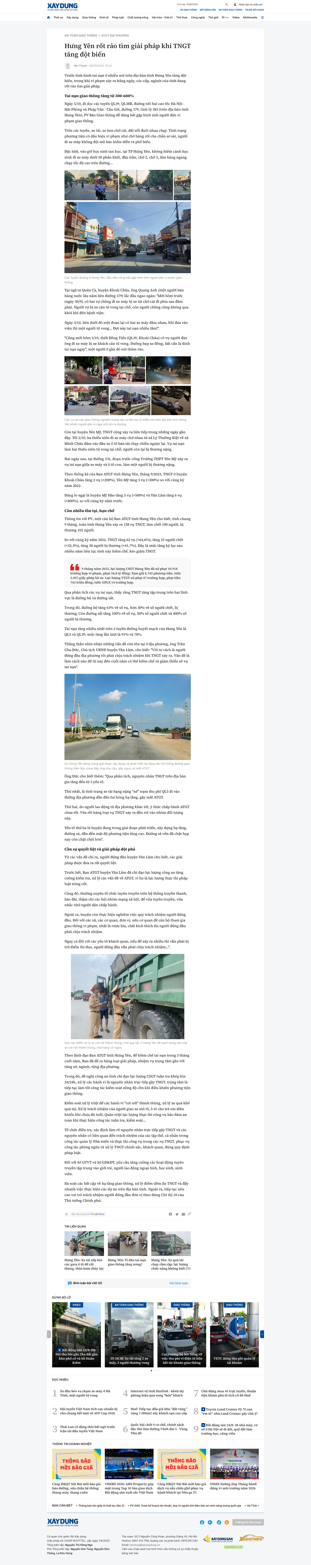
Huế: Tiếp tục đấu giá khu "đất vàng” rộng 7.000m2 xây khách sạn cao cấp (159, 1411)
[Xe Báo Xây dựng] (251, 1537)
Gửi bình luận (179, 1283)
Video (236, 17)
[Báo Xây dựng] (62, 7)
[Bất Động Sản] (218, 1538)
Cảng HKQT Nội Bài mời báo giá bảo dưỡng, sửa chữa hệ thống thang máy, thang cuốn (76, 1488)
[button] (151, 1370)
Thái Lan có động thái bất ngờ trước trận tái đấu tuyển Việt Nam (87, 1429)
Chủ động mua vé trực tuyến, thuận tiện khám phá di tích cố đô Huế (228, 1393)
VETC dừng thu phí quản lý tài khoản (234, 1360)
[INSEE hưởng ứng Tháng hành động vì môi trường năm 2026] (234, 1464)
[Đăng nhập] (235, 4)
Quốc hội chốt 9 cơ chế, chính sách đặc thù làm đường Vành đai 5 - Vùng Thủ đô (159, 1429)
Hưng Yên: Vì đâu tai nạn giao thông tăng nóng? (127, 1262)
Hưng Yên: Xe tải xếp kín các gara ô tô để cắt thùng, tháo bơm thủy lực (84, 1264)
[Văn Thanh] (67, 66)
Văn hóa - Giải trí (162, 17)
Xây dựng (73, 17)
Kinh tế (104, 17)
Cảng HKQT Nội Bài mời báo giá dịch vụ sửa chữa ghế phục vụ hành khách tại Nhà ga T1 (181, 1488)
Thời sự (58, 17)
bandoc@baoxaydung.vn (145, 1544)
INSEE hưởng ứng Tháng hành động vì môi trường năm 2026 (233, 1486)
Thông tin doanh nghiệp (72, 1444)
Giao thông (89, 17)
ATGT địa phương (115, 35)
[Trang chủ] (48, 17)
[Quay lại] (66, 1214)
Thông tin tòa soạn (248, 1522)
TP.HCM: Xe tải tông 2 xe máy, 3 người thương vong (129, 1360)
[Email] (183, 1214)
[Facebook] (170, 1214)
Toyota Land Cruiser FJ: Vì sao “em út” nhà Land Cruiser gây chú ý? (229, 1411)
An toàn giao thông (230, 10)
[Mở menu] (262, 17)
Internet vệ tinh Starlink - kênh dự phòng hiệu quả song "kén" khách (157, 1393)
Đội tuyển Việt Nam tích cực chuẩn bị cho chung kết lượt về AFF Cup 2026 (88, 1411)
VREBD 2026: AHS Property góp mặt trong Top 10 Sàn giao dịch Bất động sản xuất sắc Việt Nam (129, 1488)
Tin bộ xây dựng (254, 10)
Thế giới (213, 17)
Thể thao (181, 17)
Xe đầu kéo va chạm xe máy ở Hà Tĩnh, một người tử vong (85, 1393)
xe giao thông (188, 10)
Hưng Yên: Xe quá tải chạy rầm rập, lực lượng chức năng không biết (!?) (171, 1264)
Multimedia (250, 17)
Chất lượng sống (137, 17)
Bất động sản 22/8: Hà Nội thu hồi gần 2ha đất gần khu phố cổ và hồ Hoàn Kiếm (76, 1356)
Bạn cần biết (62, 1505)
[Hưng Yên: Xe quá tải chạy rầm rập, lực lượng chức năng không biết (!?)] (171, 1243)
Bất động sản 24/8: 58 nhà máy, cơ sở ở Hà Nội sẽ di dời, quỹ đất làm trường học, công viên (229, 1429)
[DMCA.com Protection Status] (233, 1547)
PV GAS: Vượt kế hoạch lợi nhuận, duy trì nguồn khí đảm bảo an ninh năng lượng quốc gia (185, 1505)
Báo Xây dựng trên (81, 1214)
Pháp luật (118, 17)
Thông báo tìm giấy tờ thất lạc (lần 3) (101, 1505)
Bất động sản (208, 10)
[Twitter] (177, 1214)
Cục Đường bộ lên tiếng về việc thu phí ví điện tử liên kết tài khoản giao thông (181, 1358)
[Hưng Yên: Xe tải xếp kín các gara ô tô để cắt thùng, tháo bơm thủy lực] (84, 1243)
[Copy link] (189, 1214)
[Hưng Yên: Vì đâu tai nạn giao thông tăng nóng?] (127, 1243)
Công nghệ (198, 17)
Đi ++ (225, 17)
